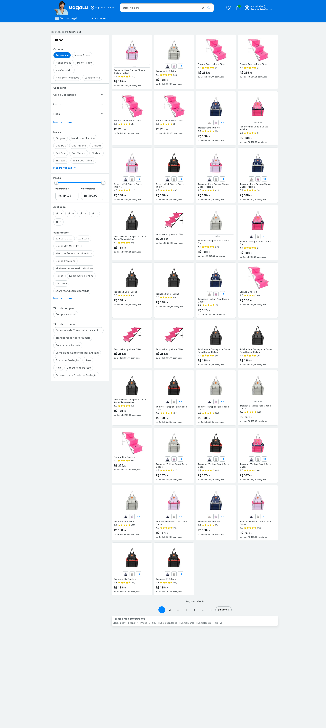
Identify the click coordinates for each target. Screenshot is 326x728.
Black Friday (119, 623)
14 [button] (210, 609)
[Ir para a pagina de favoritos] (228, 7)
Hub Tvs (218, 623)
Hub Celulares (186, 623)
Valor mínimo (62, 189)
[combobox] (167, 7)
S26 (154, 623)
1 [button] (161, 609)
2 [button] (170, 609)
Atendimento (100, 18)
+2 (180, 66)
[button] (203, 8)
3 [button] (178, 609)
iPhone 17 (133, 623)
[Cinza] (209, 122)
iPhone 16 (145, 623)
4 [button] (186, 609)
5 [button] (194, 609)
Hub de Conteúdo (167, 623)
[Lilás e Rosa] (174, 66)
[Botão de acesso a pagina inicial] (70, 7)
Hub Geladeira (204, 623)
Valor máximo (88, 189)
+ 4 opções (132, 66)
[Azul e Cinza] (167, 66)
